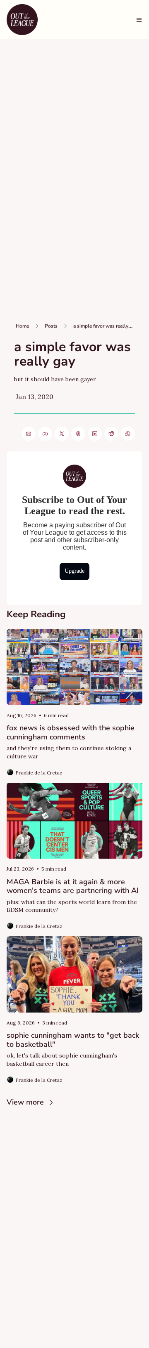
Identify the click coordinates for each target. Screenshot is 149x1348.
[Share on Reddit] (111, 434)
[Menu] (139, 20)
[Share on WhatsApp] (128, 434)
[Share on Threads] (78, 434)
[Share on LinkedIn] (95, 434)
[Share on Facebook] (45, 434)
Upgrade (74, 571)
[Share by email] (29, 434)
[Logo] (22, 19)
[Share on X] (62, 434)
